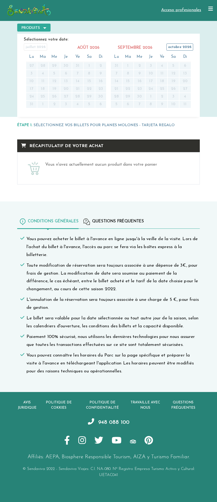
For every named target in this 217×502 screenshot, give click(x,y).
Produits (30, 28)
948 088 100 (112, 422)
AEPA (52, 457)
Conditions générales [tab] (53, 221)
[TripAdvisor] (133, 441)
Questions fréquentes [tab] (118, 221)
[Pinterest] (148, 441)
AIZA (139, 457)
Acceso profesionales (181, 10)
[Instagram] (82, 441)
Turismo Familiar (170, 457)
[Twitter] (98, 441)
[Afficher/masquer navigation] (210, 9)
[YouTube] (116, 441)
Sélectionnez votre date (45, 40)
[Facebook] (67, 441)
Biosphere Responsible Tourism (96, 457)
